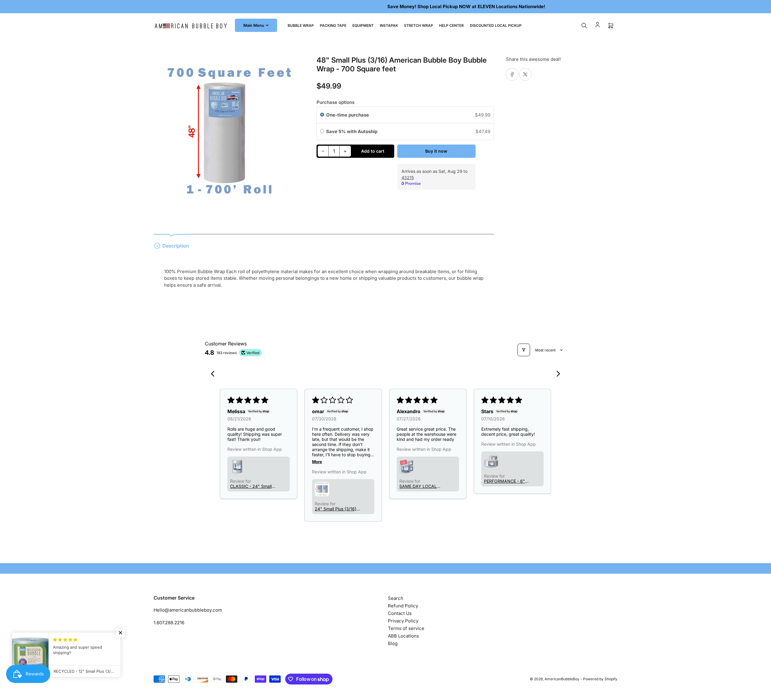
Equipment (363, 25)
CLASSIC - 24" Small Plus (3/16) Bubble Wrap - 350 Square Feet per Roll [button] (251, 486)
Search (395, 598)
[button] (237, 466)
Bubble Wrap (301, 25)
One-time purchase (347, 115)
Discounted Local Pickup (496, 25)
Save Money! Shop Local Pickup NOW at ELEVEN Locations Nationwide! (385, 6)
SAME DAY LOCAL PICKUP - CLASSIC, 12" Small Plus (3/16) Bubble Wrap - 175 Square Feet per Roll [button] (419, 486)
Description (175, 246)
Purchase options (335, 102)
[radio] (322, 115)
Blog (393, 643)
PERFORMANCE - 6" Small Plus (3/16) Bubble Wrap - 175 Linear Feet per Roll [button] (504, 481)
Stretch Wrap (418, 25)
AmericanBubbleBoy (562, 679)
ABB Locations (403, 636)
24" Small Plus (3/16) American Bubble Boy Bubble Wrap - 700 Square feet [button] (336, 508)
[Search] (584, 25)
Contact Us (400, 613)
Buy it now (436, 151)
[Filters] (523, 350)
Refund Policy (403, 606)
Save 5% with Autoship (352, 131)
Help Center (451, 25)
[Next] (556, 374)
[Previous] (214, 374)
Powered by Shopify (600, 679)
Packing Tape (333, 25)
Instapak (389, 25)
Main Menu (253, 25)
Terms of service (406, 628)
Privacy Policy (403, 621)
